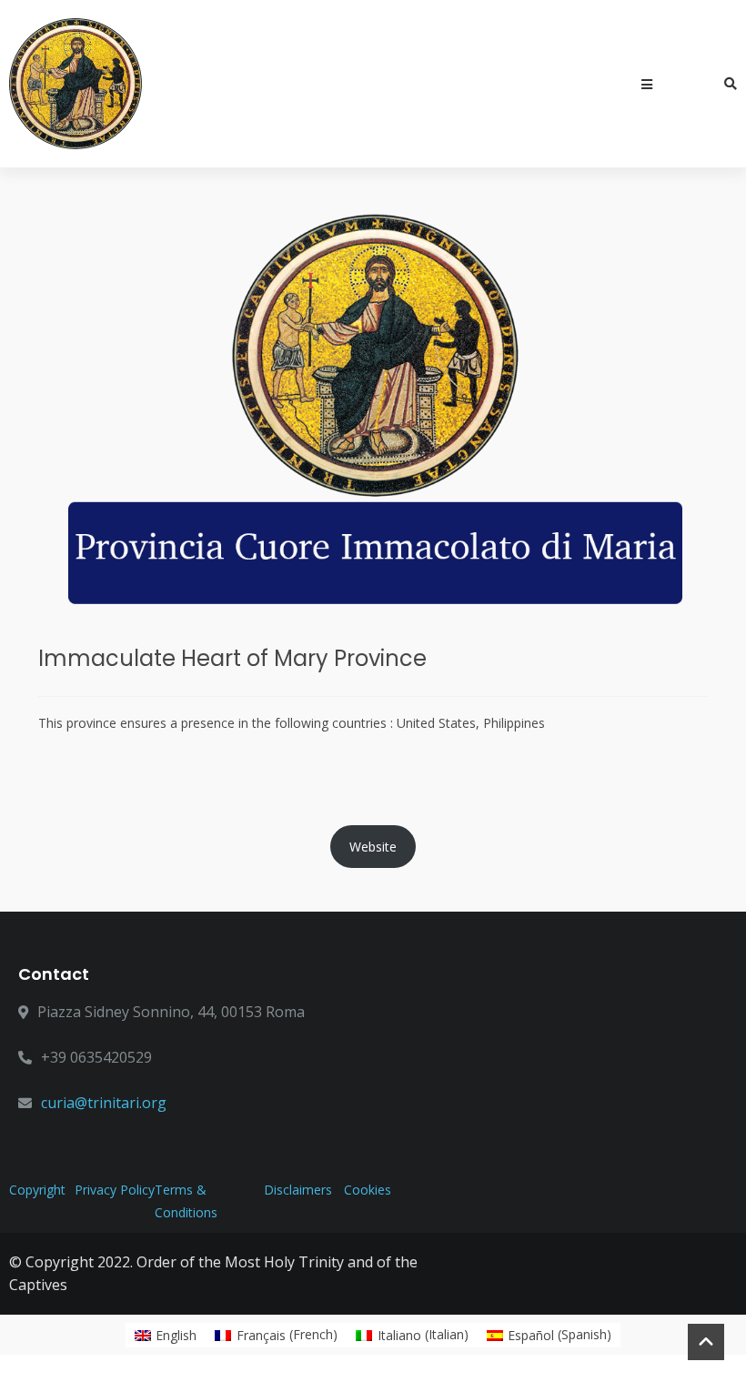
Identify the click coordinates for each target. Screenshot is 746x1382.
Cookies (367, 1189)
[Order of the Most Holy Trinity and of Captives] (75, 83)
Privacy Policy (115, 1189)
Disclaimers (298, 1189)
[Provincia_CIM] (373, 412)
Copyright (37, 1189)
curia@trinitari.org (103, 1103)
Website (373, 846)
